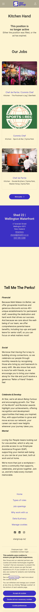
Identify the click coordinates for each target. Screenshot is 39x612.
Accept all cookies (19, 593)
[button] (35, 4)
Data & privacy (19, 518)
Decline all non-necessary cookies (19, 599)
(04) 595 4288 (19, 238)
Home (19, 494)
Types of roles (19, 500)
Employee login (17, 549)
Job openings (19, 506)
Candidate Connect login (19, 552)
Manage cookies (19, 524)
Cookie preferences (19, 606)
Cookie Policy (14, 577)
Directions (19, 232)
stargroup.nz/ (19, 539)
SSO (26, 549)
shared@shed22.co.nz (19, 235)
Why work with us (19, 512)
